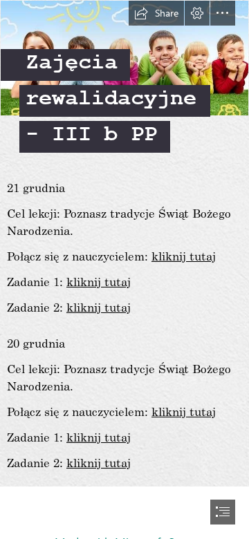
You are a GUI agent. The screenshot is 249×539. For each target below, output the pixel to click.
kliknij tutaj (183, 255)
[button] (156, 13)
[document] (124, 269)
